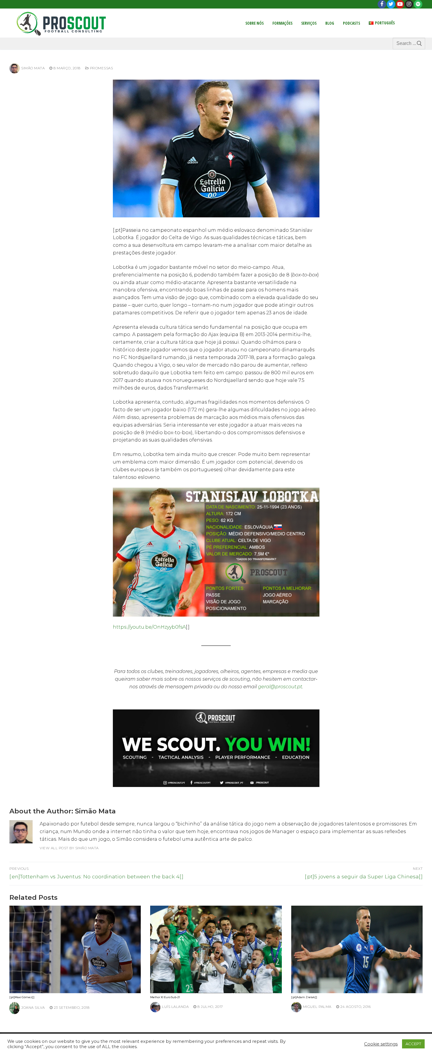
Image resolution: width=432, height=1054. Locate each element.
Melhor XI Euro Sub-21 (165, 997)
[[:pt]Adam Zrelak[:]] (357, 949)
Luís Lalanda (175, 1007)
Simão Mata (33, 68)
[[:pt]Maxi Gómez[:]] (75, 949)
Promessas (101, 68)
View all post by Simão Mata (69, 848)
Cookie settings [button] (381, 1044)
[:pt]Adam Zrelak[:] (304, 997)
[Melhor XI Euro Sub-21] (216, 949)
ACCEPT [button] (413, 1043)
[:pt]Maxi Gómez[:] (21, 997)
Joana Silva (33, 1008)
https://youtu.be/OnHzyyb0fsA (149, 627)
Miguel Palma (317, 1007)
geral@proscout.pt (280, 686)
